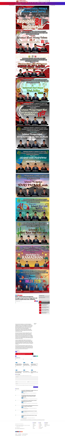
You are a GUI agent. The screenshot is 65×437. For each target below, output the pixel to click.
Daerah (16, 295)
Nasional (34, 428)
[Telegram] (36, 356)
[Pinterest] (18, 431)
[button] (46, 1)
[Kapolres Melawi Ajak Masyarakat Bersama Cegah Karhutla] (34, 368)
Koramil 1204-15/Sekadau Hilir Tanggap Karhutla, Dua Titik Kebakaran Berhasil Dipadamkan (18, 365)
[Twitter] (34, 356)
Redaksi (45, 426)
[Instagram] (20, 431)
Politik (40, 426)
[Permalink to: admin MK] (16, 301)
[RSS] (22, 431)
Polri (33, 427)
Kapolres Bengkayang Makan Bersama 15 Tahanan (26, 371)
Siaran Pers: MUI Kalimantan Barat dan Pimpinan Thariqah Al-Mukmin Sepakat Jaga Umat (45, 310)
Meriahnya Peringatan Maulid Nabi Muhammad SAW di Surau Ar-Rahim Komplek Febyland (18, 372)
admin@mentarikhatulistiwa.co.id (20, 428)
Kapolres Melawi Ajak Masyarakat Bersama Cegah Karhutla (34, 372)
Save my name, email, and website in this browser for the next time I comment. (25, 385)
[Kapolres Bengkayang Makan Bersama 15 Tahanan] (26, 368)
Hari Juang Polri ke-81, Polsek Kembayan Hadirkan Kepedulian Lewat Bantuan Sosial (34, 365)
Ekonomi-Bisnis (41, 427)
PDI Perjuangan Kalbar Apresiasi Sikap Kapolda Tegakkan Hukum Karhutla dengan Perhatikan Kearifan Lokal (26, 365)
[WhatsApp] (37, 356)
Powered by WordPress (18, 435)
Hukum (18, 295)
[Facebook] (33, 356)
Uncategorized (20, 295)
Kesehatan (40, 428)
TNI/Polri (19, 351)
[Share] (37, 301)
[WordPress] (19, 431)
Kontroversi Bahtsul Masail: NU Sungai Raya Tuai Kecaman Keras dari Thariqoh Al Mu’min (45, 304)
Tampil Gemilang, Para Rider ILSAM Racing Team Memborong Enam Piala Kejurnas (45, 312)
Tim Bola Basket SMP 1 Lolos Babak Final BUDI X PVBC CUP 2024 (45, 307)
